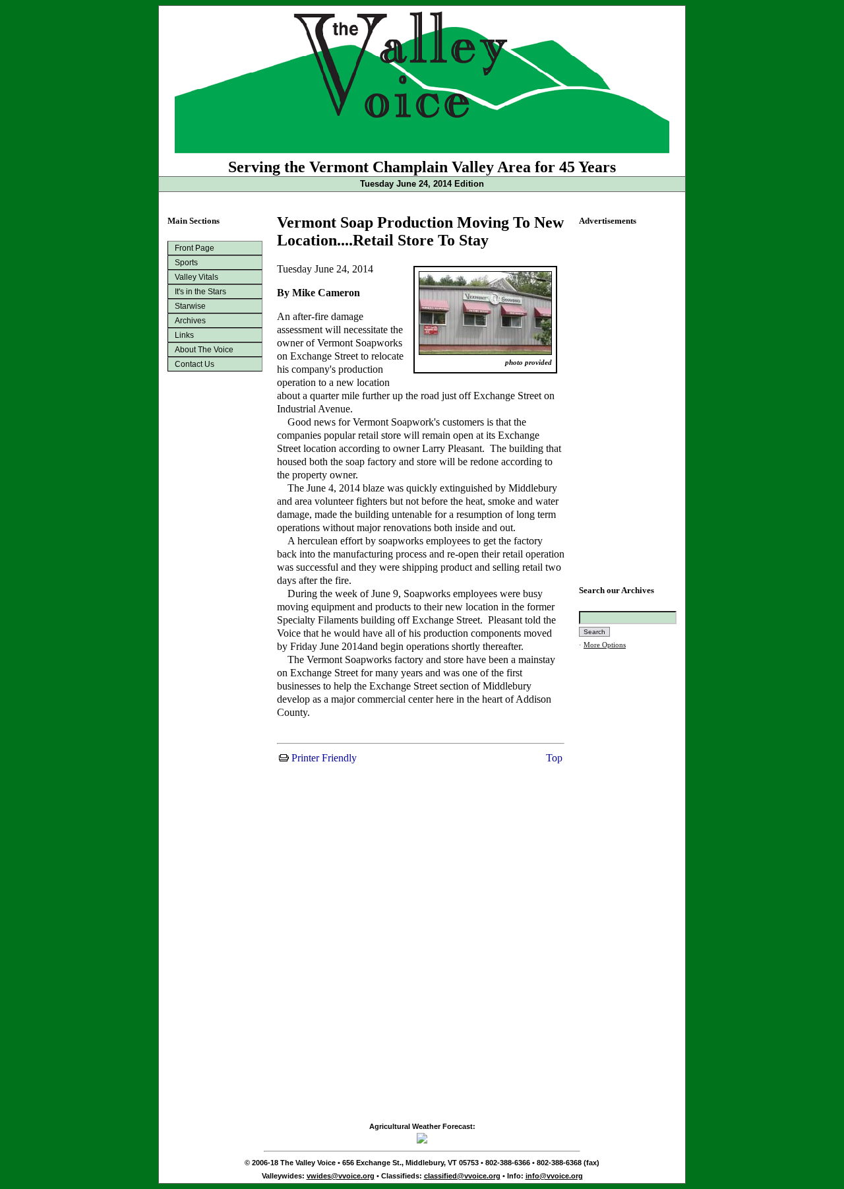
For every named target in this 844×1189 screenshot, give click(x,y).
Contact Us (194, 364)
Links (184, 335)
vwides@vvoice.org (341, 1176)
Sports (186, 262)
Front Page (194, 248)
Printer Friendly (323, 757)
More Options (605, 645)
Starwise (190, 306)
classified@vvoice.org (462, 1176)
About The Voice (204, 349)
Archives (190, 320)
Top (552, 757)
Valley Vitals (196, 277)
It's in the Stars (200, 291)
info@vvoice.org (554, 1176)
